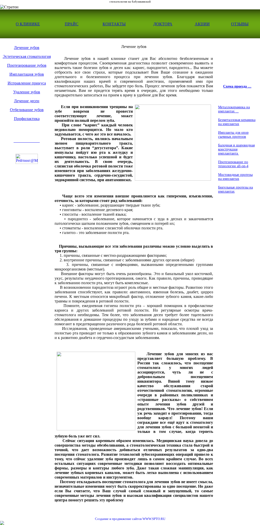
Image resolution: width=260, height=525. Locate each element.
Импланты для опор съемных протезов (233, 135)
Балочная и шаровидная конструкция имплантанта (236, 149)
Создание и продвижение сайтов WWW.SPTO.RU (130, 519)
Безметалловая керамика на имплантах (236, 122)
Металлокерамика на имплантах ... (234, 109)
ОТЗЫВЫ (240, 24)
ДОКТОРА (162, 24)
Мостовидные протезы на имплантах (235, 177)
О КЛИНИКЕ (28, 24)
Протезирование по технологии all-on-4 (233, 164)
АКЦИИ (202, 24)
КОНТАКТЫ (114, 24)
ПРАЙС (71, 24)
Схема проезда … (237, 86)
